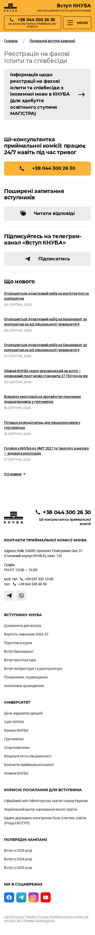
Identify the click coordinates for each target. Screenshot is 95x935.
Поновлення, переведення (26, 677)
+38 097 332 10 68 (39, 579)
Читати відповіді (54, 213)
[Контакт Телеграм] (9, 596)
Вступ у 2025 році (18, 850)
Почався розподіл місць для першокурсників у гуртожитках (42, 425)
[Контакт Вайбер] (21, 596)
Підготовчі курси (18, 643)
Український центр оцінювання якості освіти (40, 809)
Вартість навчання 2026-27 (26, 634)
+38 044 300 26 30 (53, 168)
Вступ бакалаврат (18, 651)
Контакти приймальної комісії (29, 765)
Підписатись (54, 259)
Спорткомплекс (17, 748)
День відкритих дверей (23, 713)
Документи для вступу (22, 626)
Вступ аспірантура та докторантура (33, 669)
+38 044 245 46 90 (32, 584)
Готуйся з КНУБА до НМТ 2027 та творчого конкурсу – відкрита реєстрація (46, 450)
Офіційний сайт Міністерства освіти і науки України (46, 801)
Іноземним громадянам (24, 686)
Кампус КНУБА (16, 730)
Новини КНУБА (16, 773)
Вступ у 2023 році (18, 868)
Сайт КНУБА (14, 722)
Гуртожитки (14, 739)
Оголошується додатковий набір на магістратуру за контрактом (46, 295)
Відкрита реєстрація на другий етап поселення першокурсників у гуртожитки (42, 399)
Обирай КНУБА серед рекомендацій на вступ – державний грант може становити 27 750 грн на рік (46, 373)
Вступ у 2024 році (18, 859)
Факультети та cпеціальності (27, 756)
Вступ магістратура (20, 660)
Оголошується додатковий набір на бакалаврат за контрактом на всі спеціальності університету (45, 321)
